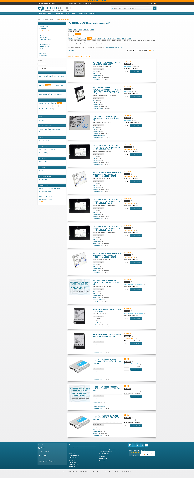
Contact (52, 3)
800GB (124, 38)
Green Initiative (72, 462)
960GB (118, 38)
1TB (75, 38)
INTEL (75, 29)
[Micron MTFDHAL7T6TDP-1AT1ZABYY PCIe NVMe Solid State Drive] (79, 366)
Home (39, 19)
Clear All (41, 64)
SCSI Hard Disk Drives (45, 46)
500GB (70, 38)
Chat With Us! (44, 455)
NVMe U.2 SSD (43, 37)
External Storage (42, 53)
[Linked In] (138, 445)
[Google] (130, 445)
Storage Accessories (43, 55)
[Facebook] (134, 445)
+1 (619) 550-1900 (43, 3)
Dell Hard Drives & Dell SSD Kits (114, 47)
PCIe (91, 34)
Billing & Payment (73, 451)
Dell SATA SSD (103, 0)
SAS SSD (42, 33)
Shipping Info (72, 453)
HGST (70, 29)
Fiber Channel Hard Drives (45, 48)
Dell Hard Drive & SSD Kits (46, 39)
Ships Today (43, 68)
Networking (59, 13)
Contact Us (40, 444)
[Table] (152, 50)
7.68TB (89, 38)
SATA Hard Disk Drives (45, 44)
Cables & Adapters (70, 13)
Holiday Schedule (73, 457)
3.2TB (104, 38)
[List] (150, 50)
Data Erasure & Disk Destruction (106, 447)
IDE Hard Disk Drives (44, 51)
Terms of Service (103, 458)
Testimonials (72, 466)
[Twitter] (142, 445)
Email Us (43, 447)
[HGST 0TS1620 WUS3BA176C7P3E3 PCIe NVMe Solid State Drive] (79, 316)
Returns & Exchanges (74, 455)
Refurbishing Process (74, 464)
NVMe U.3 (71, 34)
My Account (102, 456)
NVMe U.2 (78, 34)
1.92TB (109, 38)
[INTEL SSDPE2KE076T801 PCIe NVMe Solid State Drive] (79, 123)
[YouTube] (146, 445)
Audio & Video (83, 13)
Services (75, 3)
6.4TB (94, 38)
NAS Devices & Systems (44, 26)
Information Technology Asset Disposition (109, 449)
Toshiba (92, 29)
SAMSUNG (86, 29)
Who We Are (81, 3)
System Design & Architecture (106, 451)
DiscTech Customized (104, 453)
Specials (91, 13)
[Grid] (154, 50)
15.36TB (84, 38)
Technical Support (73, 448)
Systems (50, 13)
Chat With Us (88, 3)
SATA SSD (42, 35)
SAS (83, 34)
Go (154, 8)
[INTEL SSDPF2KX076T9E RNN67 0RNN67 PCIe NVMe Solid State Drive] (79, 287)
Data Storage (42, 13)
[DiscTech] (54, 9)
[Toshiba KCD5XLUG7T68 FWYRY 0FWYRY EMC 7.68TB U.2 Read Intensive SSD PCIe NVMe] (79, 69)
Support (71, 3)
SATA (87, 34)
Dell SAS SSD (95, 0)
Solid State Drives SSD (45, 30)
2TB (79, 38)
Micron (80, 29)
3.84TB (99, 38)
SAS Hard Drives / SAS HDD (46, 42)
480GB (129, 38)
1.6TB (114, 38)
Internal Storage (54, 19)
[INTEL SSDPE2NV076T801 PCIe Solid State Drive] (79, 393)
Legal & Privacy (102, 460)
